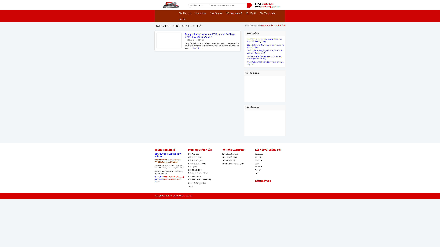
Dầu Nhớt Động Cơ (195, 160)
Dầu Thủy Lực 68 (252, 25)
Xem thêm (198, 48)
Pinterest (258, 167)
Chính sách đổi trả (228, 160)
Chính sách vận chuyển (230, 154)
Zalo (257, 163)
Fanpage (258, 157)
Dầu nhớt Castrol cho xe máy (199, 179)
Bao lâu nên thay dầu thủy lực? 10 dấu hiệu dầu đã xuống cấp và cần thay (264, 57)
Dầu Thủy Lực (193, 154)
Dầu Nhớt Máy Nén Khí (197, 163)
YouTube (258, 160)
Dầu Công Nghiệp (194, 170)
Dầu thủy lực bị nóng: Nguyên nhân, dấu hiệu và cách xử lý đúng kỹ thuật (265, 52)
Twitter (258, 170)
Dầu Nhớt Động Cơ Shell (197, 183)
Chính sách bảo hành (229, 157)
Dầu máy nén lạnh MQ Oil (198, 173)
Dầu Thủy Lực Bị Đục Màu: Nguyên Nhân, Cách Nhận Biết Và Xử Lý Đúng (264, 40)
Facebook (259, 154)
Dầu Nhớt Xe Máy (195, 157)
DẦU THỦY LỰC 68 (171, 196)
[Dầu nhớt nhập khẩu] (171, 5)
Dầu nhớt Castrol (194, 176)
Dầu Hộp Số (192, 167)
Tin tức (190, 186)
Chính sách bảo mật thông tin (233, 163)
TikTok (257, 173)
